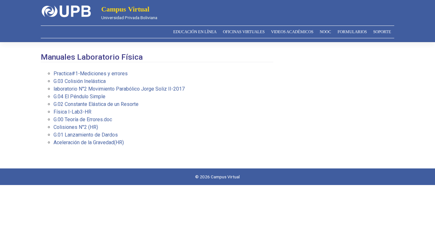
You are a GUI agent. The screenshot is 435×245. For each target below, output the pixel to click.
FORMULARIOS (352, 32)
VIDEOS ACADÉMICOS (292, 32)
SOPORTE (382, 32)
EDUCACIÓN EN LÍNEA (195, 32)
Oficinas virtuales (244, 32)
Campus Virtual (125, 9)
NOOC (325, 32)
